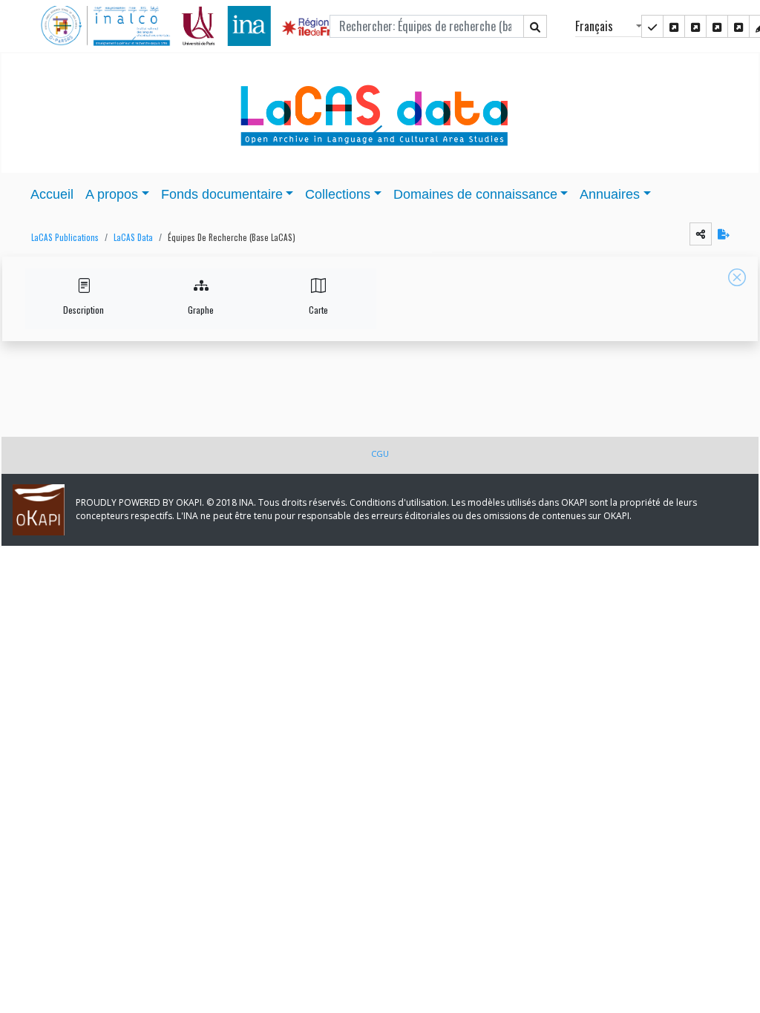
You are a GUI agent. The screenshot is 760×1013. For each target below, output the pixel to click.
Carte (318, 309)
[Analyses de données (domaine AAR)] (717, 26)
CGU (380, 453)
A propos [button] (111, 194)
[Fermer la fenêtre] (737, 277)
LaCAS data (133, 237)
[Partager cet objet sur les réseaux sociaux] (700, 233)
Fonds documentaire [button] (222, 194)
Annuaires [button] (610, 194)
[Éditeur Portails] (652, 26)
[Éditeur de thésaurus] (695, 26)
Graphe (201, 309)
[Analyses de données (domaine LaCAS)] (738, 26)
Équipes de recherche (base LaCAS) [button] (231, 237)
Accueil (51, 194)
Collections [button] (337, 194)
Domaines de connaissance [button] (475, 194)
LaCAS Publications (65, 237)
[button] (61, 237)
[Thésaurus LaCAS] (674, 26)
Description (83, 309)
